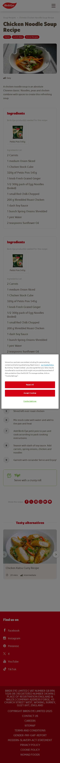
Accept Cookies (30, 393)
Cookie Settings (30, 401)
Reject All (30, 385)
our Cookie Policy (47, 365)
